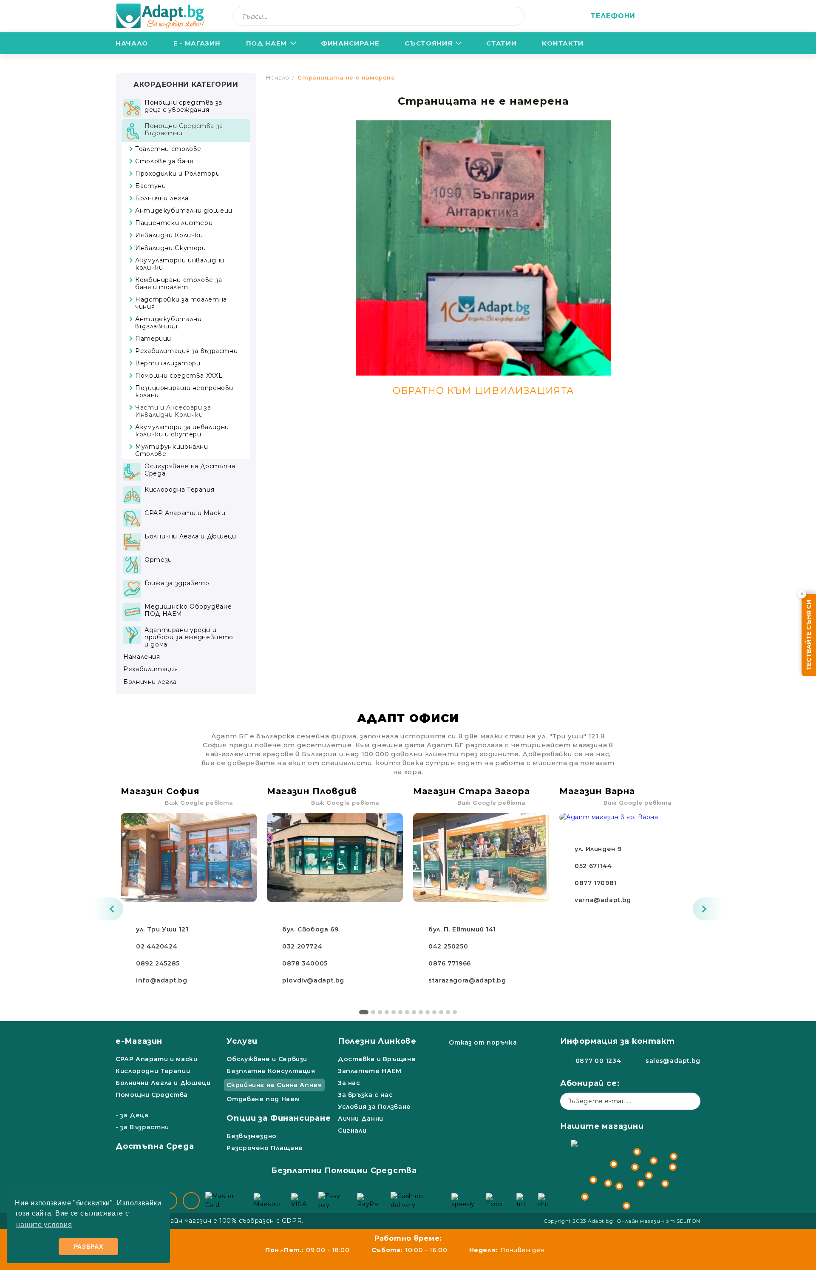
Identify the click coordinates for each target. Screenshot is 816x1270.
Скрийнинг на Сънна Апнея (274, 1085)
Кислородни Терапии (153, 1071)
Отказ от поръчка (483, 1042)
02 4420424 (156, 946)
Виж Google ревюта (199, 802)
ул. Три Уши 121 (162, 929)
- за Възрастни (142, 1127)
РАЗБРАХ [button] (88, 1246)
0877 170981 (596, 883)
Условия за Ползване (374, 1107)
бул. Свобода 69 (310, 929)
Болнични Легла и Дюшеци (163, 1083)
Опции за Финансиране (279, 1118)
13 (448, 1012)
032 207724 (302, 946)
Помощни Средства (152, 1095)
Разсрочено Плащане (265, 1148)
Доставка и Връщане (377, 1059)
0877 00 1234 (598, 1061)
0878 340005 (305, 963)
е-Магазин (139, 1041)
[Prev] (108, 908)
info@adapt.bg (161, 980)
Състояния (428, 43)
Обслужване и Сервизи (267, 1059)
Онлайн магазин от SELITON (659, 1221)
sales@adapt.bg (673, 1061)
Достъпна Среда (155, 1146)
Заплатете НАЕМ (370, 1071)
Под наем (266, 43)
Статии (501, 43)
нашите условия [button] (44, 1224)
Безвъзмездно (252, 1136)
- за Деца (132, 1115)
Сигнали (352, 1130)
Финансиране (350, 43)
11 (434, 1012)
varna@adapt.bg (603, 900)
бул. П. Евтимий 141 (462, 929)
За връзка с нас (365, 1095)
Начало (132, 43)
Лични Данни (360, 1118)
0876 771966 (449, 963)
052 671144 (593, 866)
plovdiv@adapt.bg (313, 980)
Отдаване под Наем (263, 1099)
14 (455, 1012)
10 (427, 1012)
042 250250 (448, 946)
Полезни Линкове (377, 1041)
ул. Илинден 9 (598, 849)
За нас (349, 1083)
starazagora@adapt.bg (467, 980)
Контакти (562, 43)
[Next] (707, 908)
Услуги (242, 1041)
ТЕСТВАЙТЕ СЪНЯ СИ (809, 635)
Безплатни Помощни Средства (344, 1170)
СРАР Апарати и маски (157, 1059)
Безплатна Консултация (271, 1071)
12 (441, 1012)
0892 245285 (158, 963)
